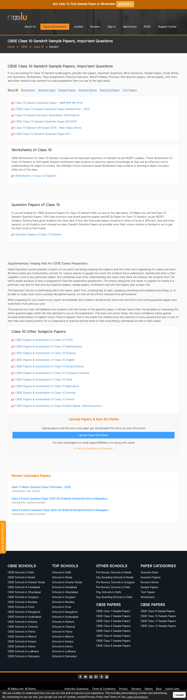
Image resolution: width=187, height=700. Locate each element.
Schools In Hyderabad (65, 616)
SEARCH (126, 4)
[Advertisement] (93, 192)
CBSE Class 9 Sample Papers (158, 611)
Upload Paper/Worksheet (93, 435)
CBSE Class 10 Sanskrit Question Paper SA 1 (43, 133)
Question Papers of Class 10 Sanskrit (38, 234)
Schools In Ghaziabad (65, 592)
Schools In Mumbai (63, 601)
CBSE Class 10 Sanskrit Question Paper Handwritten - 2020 (52, 109)
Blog (159, 688)
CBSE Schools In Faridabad (24, 587)
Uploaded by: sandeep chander (28, 502)
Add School (130, 26)
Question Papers (151, 577)
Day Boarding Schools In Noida (114, 577)
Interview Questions (77, 688)
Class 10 (39, 46)
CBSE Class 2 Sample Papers (113, 616)
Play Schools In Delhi (108, 592)
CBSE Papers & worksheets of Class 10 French (44, 399)
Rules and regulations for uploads (94, 448)
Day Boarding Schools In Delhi (114, 597)
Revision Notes (150, 582)
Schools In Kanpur (63, 641)
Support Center (167, 26)
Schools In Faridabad (64, 587)
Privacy (123, 688)
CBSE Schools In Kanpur (22, 641)
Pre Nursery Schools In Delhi (113, 587)
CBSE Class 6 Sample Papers (113, 635)
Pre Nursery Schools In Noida (113, 572)
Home (11, 46)
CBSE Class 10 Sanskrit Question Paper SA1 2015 (46, 121)
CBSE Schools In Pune (21, 606)
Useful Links (172, 688)
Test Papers (148, 592)
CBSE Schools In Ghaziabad (24, 592)
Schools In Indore (62, 646)
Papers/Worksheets (54, 26)
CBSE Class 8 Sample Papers (113, 645)
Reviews (95, 26)
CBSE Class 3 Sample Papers (113, 621)
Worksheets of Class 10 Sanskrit (35, 175)
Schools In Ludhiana (64, 651)
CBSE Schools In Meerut (22, 636)
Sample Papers (149, 587)
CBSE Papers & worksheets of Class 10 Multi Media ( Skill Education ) (58, 405)
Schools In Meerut (63, 636)
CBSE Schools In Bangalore (24, 611)
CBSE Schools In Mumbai (22, 601)
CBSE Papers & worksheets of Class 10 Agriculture (47, 386)
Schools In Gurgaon (64, 597)
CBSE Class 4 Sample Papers (113, 625)
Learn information (137, 696)
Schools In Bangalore (64, 611)
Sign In (112, 26)
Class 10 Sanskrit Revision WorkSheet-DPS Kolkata (47, 115)
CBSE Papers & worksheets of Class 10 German (45, 392)
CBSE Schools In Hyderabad (24, 616)
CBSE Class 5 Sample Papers (113, 630)
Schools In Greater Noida (67, 582)
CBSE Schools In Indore (22, 646)
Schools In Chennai (63, 626)
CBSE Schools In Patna (21, 631)
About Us (30, 26)
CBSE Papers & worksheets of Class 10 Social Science (49, 366)
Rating (149, 688)
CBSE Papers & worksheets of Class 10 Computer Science (52, 372)
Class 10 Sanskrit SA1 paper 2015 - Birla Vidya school (48, 127)
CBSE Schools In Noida (21, 577)
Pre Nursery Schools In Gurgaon (115, 582)
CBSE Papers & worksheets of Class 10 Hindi (43, 379)
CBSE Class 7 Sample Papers (113, 640)
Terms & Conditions (104, 688)
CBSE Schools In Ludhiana (23, 651)
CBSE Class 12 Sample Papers (158, 625)
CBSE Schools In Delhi (21, 572)
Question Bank (149, 572)
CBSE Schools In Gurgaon (23, 597)
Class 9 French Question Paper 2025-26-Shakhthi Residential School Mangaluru (59, 498)
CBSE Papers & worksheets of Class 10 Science (45, 353)
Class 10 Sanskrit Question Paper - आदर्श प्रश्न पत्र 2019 (49, 102)
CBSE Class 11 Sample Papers (158, 621)
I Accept (179, 695)
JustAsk (78, 26)
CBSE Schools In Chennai (23, 626)
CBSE (24, 46)
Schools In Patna (62, 631)
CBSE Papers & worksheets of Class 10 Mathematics (48, 346)
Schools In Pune (61, 606)
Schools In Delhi (61, 572)
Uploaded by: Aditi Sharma (26, 491)
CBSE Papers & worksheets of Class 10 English (45, 359)
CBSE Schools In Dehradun (24, 656)
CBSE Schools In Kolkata (22, 621)
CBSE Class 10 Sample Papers (158, 616)
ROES (147, 26)
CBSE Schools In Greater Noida (26, 582)
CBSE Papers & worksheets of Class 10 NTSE (44, 339)
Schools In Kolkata (63, 621)
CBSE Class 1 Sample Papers (113, 611)
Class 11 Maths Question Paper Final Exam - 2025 (41, 487)
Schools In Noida (62, 577)
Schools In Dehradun (64, 656)
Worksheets (148, 597)
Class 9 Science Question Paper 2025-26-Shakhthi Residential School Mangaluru (60, 510)
